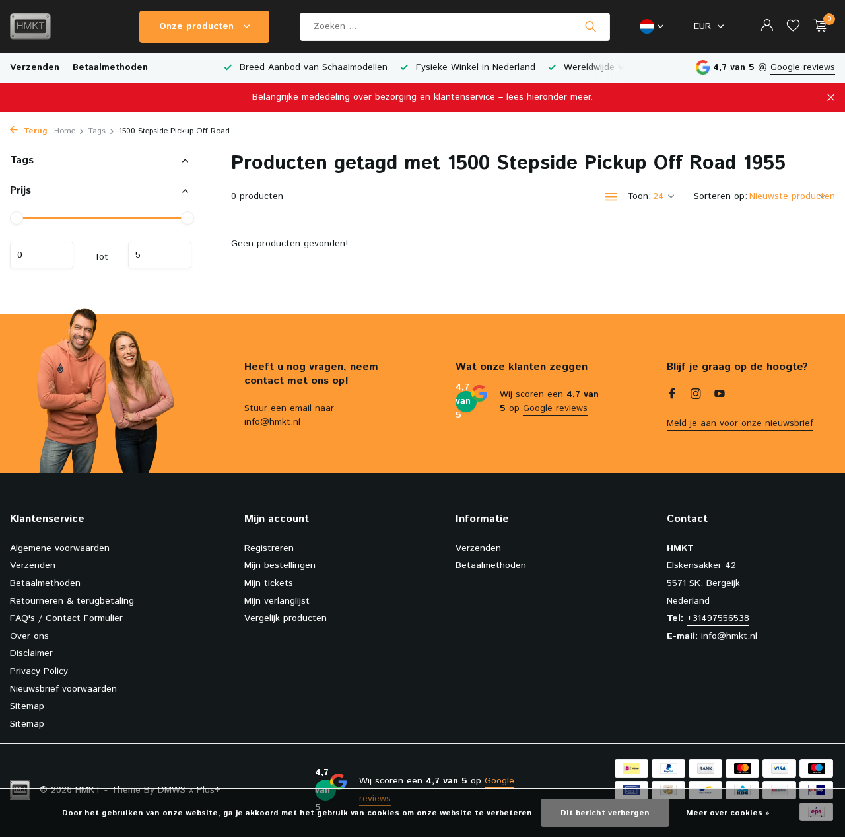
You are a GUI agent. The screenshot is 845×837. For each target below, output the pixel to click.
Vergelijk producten (285, 618)
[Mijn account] (766, 26)
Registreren (269, 548)
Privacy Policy (39, 671)
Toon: (639, 196)
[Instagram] (696, 396)
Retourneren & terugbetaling (72, 601)
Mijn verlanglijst (277, 601)
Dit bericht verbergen (605, 813)
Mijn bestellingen (280, 565)
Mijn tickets (268, 583)
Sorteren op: (720, 196)
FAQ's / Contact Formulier (66, 618)
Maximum (159, 255)
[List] (611, 197)
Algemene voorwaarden (60, 548)
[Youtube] (719, 396)
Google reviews (802, 67)
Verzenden (34, 67)
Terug (34, 131)
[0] (817, 27)
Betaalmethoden (110, 67)
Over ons (29, 636)
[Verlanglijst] (793, 27)
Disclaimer (31, 653)
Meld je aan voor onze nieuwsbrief (740, 423)
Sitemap (27, 706)
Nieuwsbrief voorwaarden (63, 689)
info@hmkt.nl (729, 636)
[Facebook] (672, 396)
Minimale (41, 255)
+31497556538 (718, 618)
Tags (97, 131)
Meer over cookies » (728, 813)
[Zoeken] (590, 26)
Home (64, 131)
